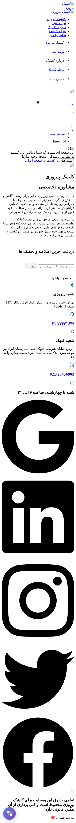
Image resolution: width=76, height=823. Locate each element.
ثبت (32, 266)
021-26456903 (62, 374)
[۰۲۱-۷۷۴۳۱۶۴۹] (71, 315)
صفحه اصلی (57, 134)
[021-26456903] (71, 366)
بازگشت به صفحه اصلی (41, 160)
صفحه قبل (67, 160)
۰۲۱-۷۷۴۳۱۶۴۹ (62, 323)
